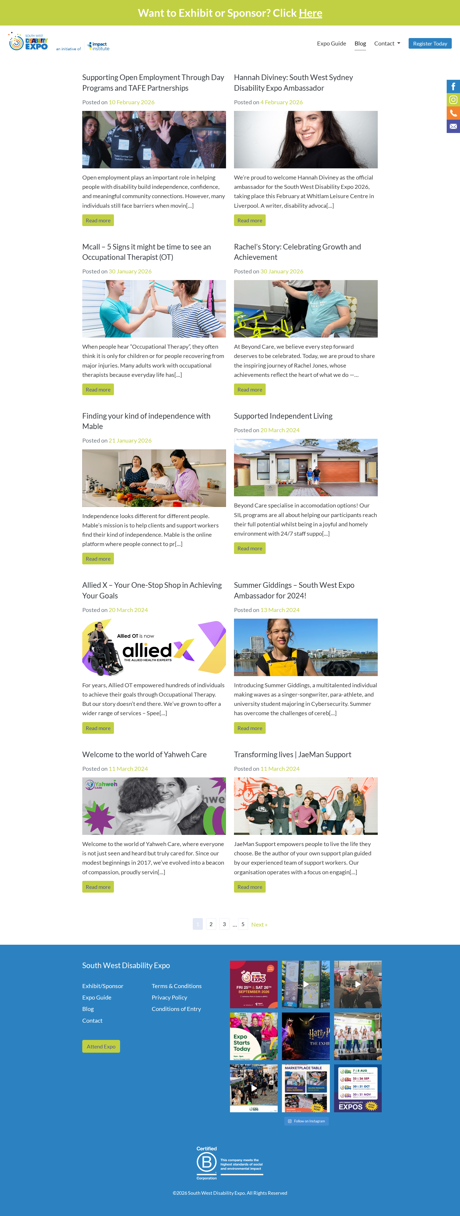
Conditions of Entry (176, 1008)
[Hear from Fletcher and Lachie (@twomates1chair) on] (358, 984)
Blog (360, 43)
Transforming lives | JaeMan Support (292, 754)
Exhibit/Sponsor (103, 985)
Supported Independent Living (283, 415)
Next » (259, 924)
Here (310, 12)
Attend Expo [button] (101, 1046)
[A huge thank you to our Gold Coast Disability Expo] (254, 1088)
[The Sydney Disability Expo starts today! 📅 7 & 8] (254, 1036)
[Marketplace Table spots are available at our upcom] (306, 1088)
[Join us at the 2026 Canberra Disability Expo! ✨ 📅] (254, 984)
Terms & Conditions (177, 985)
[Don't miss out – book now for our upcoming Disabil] (358, 1088)
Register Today (430, 43)
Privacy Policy (169, 997)
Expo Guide (331, 43)
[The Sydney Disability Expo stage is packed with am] (358, 1036)
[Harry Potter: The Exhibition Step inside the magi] (306, 1036)
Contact (92, 1020)
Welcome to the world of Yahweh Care (144, 754)
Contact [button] (385, 43)
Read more (98, 220)
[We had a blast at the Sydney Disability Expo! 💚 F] (306, 984)
